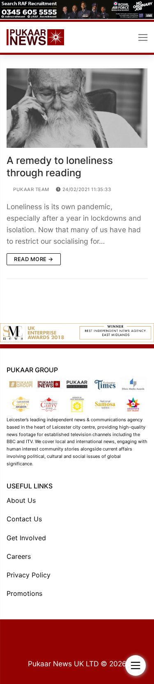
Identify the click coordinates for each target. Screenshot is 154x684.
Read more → (33, 259)
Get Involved (26, 538)
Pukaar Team (30, 189)
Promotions (24, 593)
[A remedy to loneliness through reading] (77, 108)
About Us (21, 500)
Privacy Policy (29, 575)
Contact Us (24, 519)
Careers (19, 556)
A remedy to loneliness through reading (60, 166)
